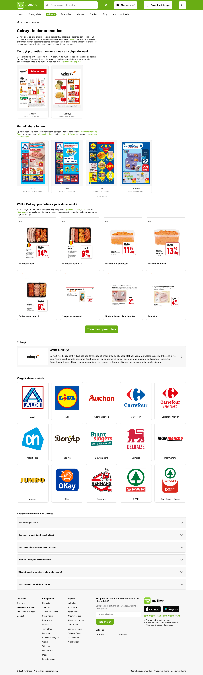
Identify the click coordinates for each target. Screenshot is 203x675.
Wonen (45, 642)
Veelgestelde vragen (26, 607)
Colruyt (35, 22)
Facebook (100, 634)
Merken (80, 14)
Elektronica (47, 620)
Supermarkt (47, 616)
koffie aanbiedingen (45, 134)
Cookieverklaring (178, 671)
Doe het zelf (47, 650)
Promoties (66, 14)
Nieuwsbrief (128, 5)
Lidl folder (72, 603)
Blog (105, 14)
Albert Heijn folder (76, 620)
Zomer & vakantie (50, 611)
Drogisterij (46, 603)
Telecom (46, 646)
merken (72, 39)
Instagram (123, 634)
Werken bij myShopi (26, 611)
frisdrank (21, 212)
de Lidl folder (69, 134)
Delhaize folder (74, 633)
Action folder (73, 611)
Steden (93, 14)
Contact (20, 616)
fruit (78, 209)
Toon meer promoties (101, 329)
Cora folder (73, 624)
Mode (44, 655)
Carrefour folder (75, 629)
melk (83, 209)
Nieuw (20, 14)
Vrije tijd (46, 607)
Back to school (48, 659)
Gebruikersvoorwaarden (141, 671)
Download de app (160, 5)
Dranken (46, 633)
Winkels (51, 14)
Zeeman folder (74, 637)
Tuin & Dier (47, 629)
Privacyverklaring (161, 671)
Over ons (21, 603)
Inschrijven (105, 621)
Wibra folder (73, 642)
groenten (69, 209)
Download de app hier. (72, 62)
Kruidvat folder (74, 616)
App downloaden (121, 14)
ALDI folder (73, 607)
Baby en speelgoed (50, 637)
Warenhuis (46, 624)
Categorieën (35, 14)
